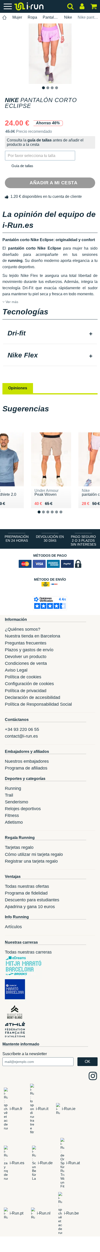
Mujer (17, 17)
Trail (9, 795)
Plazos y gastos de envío (29, 649)
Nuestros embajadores (27, 761)
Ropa (32, 17)
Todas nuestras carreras (28, 952)
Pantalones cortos (50, 17)
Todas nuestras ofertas (27, 886)
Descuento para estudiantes (32, 899)
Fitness (12, 815)
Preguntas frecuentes (25, 643)
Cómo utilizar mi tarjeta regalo (34, 854)
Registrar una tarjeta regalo (31, 861)
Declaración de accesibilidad (32, 697)
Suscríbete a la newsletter (24, 1054)
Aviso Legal (16, 670)
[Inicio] (4, 17)
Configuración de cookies (29, 683)
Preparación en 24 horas (17, 538)
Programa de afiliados (26, 768)
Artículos (13, 926)
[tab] (50, 333)
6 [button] (65, 516)
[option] (50, 53)
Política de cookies (23, 676)
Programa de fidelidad (26, 893)
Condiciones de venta (26, 663)
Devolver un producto (25, 656)
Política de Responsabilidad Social (38, 704)
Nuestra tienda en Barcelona (32, 636)
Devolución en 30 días (50, 538)
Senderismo (16, 802)
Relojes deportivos (23, 808)
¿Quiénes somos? (22, 629)
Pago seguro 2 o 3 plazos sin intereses (83, 540)
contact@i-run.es (21, 736)
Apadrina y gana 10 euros (30, 906)
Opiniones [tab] (17, 388)
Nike (68, 17)
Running (13, 788)
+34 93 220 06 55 (22, 729)
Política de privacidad (25, 690)
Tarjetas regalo (19, 847)
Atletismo (14, 822)
